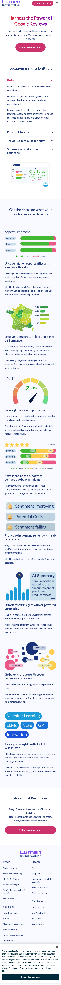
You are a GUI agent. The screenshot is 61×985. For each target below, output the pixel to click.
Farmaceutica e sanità (13, 935)
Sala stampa (37, 918)
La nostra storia (39, 907)
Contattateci (38, 924)
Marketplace (9, 898)
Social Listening (10, 868)
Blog (34, 868)
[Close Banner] (57, 947)
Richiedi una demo (43, 3)
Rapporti (36, 873)
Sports (6, 918)
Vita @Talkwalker (39, 913)
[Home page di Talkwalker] (30, 854)
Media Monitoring (11, 879)
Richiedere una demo (30, 47)
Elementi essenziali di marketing (41, 880)
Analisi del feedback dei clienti (14, 891)
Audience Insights (11, 884)
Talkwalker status (40, 887)
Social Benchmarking (12, 873)
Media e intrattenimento (14, 924)
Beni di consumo (10, 913)
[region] (30, 963)
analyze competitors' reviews (30, 820)
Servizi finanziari (10, 929)
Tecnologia (8, 940)
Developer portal (39, 893)
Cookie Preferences (30, 977)
